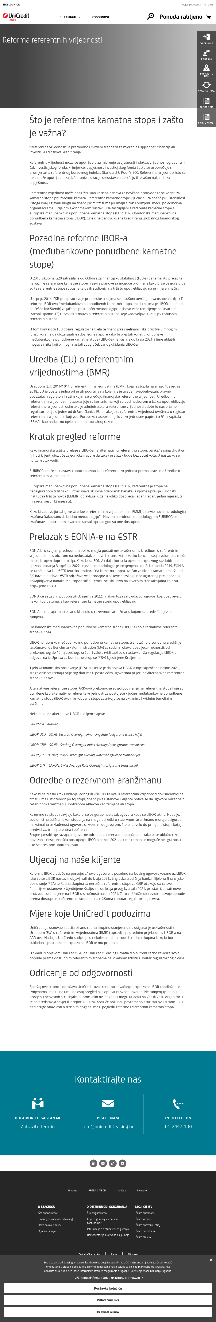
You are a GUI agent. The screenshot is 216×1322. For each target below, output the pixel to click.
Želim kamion (143, 1219)
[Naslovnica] (26, 17)
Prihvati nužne (108, 1311)
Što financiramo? (48, 1213)
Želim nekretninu (145, 1231)
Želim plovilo (143, 1237)
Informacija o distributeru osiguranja (108, 1229)
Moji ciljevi (144, 1206)
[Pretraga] (150, 16)
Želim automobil (145, 1213)
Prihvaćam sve (108, 1299)
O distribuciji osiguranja (107, 1206)
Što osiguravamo (97, 1213)
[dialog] (108, 1288)
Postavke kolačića (108, 1288)
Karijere (121, 1190)
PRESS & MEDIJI (97, 1190)
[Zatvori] (211, 1260)
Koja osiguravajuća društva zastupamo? (102, 1221)
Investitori (142, 1190)
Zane (114, 1254)
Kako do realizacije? (49, 1225)
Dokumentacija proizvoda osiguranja (108, 1235)
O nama (208, 4)
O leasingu (68, 17)
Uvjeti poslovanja (191, 4)
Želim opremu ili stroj (148, 1225)
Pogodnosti (101, 17)
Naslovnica (11, 4)
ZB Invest (133, 1254)
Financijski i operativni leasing (55, 1219)
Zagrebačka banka (89, 1254)
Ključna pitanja (47, 1231)
